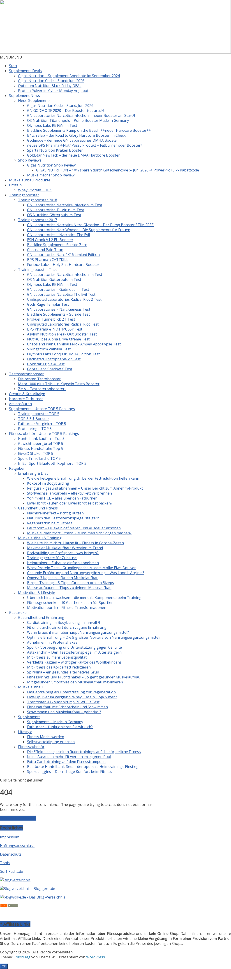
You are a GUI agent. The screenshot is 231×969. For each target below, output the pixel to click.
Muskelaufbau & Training (40, 537)
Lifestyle (25, 731)
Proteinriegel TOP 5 (35, 428)
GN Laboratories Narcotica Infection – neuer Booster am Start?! (81, 115)
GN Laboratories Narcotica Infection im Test (64, 204)
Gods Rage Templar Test (48, 304)
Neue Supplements (34, 100)
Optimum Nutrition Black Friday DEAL (49, 85)
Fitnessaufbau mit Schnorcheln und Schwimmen (67, 706)
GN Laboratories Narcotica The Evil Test (61, 294)
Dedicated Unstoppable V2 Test (54, 359)
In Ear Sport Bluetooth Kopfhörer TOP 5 (52, 463)
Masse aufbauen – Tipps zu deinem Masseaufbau (69, 587)
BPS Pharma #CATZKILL (47, 259)
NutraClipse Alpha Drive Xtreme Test (58, 339)
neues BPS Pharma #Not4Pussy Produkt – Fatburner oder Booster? (84, 145)
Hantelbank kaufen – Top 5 (41, 438)
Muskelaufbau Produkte (29, 180)
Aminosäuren (20, 403)
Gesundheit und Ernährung (41, 617)
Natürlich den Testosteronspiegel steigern (63, 518)
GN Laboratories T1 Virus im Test (55, 209)
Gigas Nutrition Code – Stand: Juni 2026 (51, 80)
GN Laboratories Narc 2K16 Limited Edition (63, 254)
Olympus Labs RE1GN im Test (52, 125)
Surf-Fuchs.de (11, 871)
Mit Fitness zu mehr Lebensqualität (57, 657)
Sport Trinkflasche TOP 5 (39, 458)
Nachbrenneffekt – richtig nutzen (55, 513)
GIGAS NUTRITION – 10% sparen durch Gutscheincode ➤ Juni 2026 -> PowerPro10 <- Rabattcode (117, 170)
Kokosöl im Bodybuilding (48, 483)
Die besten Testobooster (39, 378)
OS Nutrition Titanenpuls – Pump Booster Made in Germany (78, 120)
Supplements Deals (25, 70)
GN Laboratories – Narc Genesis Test (58, 309)
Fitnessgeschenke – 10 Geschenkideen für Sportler (70, 602)
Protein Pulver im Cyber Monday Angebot (53, 90)
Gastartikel (18, 612)
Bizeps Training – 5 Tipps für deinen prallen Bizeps (70, 582)
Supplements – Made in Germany (55, 721)
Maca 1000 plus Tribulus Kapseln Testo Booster (58, 383)
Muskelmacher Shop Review (50, 175)
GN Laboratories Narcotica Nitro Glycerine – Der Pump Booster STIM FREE (90, 224)
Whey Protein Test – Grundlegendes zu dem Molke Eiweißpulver (81, 567)
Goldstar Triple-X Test (46, 363)
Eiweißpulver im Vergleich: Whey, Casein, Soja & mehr (72, 696)
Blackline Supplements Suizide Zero (57, 244)
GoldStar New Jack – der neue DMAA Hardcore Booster (73, 155)
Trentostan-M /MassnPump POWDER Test (63, 701)
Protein (15, 185)
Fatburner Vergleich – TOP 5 (42, 423)
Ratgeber (17, 468)
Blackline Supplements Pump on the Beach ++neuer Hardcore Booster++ (89, 130)
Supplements (29, 716)
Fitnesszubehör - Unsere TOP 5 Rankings (44, 433)
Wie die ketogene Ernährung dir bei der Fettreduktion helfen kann (83, 478)
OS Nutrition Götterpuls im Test (54, 214)
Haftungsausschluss (17, 845)
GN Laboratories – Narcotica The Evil (58, 234)
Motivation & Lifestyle (36, 592)
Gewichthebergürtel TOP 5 (40, 443)
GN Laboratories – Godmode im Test (58, 289)
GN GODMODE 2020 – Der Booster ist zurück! (65, 110)
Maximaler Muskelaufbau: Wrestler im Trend (65, 547)
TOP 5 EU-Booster (33, 418)
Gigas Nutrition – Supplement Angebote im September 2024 (69, 75)
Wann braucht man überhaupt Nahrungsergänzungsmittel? (78, 632)
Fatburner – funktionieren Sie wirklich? (60, 726)
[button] (11, 57)
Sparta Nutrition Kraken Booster (55, 150)
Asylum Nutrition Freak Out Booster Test (62, 334)
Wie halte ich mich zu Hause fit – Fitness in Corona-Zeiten (75, 542)
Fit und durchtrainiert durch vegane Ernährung (66, 627)
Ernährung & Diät (33, 473)
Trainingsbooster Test (37, 269)
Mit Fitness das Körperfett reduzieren (59, 667)
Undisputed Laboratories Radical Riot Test (63, 324)
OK (4, 966)
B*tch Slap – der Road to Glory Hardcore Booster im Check (76, 135)
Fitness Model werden (45, 736)
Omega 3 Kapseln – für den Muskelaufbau (62, 577)
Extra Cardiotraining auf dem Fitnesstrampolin (66, 761)
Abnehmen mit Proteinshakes (52, 642)
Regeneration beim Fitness (49, 523)
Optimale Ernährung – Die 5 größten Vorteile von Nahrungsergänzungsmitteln (94, 637)
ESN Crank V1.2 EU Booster (50, 239)
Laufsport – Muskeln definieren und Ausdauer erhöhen (74, 528)
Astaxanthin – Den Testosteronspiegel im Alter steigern (74, 652)
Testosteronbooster (26, 373)
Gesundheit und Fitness (38, 508)
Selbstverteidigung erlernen (51, 741)
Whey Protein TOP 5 (35, 190)
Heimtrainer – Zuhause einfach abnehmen (63, 562)
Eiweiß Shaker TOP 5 (35, 453)
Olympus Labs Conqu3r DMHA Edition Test (63, 354)
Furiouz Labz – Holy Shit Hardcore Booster (63, 264)
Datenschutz (10, 854)
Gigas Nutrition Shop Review (51, 165)
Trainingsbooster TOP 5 (38, 413)
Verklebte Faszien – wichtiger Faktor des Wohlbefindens (74, 662)
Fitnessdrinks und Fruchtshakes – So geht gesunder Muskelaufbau (83, 677)
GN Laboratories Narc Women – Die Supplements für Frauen (78, 229)
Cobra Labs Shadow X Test (49, 368)
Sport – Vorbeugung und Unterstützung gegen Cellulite (74, 647)
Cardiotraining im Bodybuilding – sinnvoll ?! (63, 622)
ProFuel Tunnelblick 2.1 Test (51, 319)
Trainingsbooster (24, 194)
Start (13, 65)
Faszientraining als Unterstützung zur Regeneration (71, 692)
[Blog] (15, 879)
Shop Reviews (29, 160)
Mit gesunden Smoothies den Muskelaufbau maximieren (75, 682)
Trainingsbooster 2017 (37, 219)
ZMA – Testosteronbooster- (42, 388)
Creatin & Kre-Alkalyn (27, 393)
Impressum (9, 837)
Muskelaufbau (30, 687)
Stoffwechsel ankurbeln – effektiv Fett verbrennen (69, 493)
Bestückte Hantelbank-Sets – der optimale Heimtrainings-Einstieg (83, 766)
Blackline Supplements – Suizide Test (58, 314)
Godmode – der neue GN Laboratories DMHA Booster (72, 140)
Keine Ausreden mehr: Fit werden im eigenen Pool (69, 756)
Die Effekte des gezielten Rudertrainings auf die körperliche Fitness (84, 751)
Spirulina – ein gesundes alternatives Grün (63, 672)
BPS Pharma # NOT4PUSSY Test (54, 329)
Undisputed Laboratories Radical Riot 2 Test (64, 299)
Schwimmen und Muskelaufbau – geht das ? (64, 711)
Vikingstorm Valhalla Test (49, 349)
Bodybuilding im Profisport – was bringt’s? (63, 552)
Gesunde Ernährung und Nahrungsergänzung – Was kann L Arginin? (85, 572)
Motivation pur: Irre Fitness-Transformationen (66, 607)
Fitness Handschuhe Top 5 (40, 448)
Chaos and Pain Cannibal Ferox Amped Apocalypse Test (74, 344)
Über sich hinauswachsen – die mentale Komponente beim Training (84, 597)
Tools (5, 862)
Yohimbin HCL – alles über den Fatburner (62, 498)
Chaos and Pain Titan (45, 249)
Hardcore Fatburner (26, 398)
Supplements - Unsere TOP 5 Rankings (42, 408)
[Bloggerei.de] (27, 888)
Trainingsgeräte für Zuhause (52, 557)
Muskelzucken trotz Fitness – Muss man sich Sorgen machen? (79, 532)
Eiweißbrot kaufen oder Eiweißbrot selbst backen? (69, 503)
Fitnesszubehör (31, 746)
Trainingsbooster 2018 (37, 199)
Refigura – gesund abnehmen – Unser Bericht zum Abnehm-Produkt (85, 488)
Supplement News (24, 95)
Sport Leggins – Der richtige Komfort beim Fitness (69, 771)
